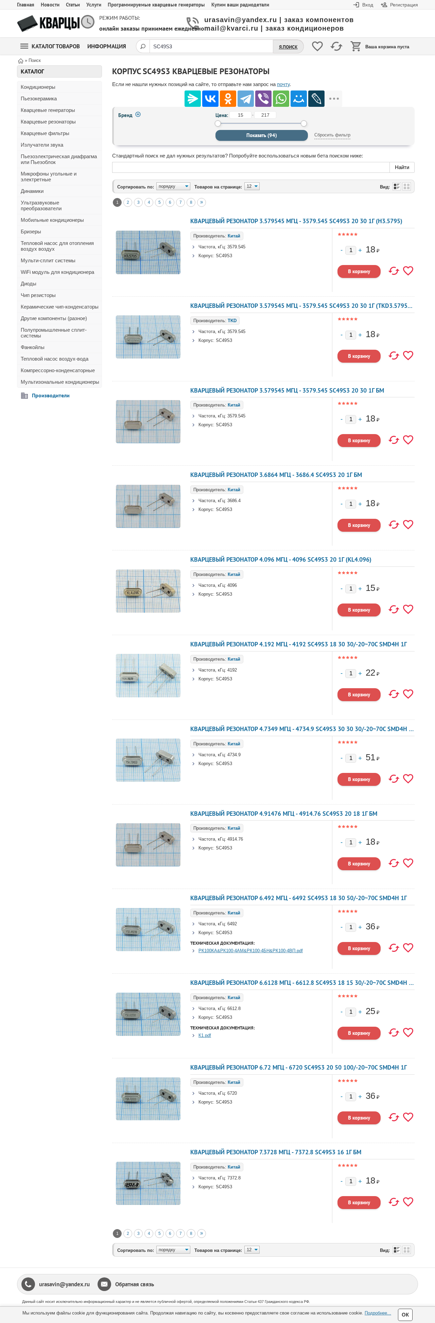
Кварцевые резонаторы (48, 122)
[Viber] (263, 98)
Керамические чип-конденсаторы (60, 307)
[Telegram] (246, 98)
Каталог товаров (56, 46)
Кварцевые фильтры (45, 133)
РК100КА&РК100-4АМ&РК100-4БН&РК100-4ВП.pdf (250, 950)
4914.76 (235, 839)
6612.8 (234, 1008)
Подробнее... (378, 1313)
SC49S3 (224, 255)
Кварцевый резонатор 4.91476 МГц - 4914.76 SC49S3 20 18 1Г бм (283, 813)
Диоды (28, 283)
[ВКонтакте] (210, 98)
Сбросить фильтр (332, 134)
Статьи (73, 4)
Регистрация (404, 4)
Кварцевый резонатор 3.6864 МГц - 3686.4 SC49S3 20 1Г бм (276, 475)
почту (283, 84)
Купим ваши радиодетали (240, 4)
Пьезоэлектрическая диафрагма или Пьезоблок (59, 159)
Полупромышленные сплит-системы (54, 332)
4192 (232, 670)
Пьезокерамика (39, 98)
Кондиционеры (38, 87)
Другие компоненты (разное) (54, 318)
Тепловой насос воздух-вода (54, 359)
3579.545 (236, 246)
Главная (25, 4)
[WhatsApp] (281, 98)
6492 (232, 923)
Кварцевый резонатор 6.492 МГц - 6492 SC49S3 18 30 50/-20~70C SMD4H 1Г (298, 898)
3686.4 (234, 500)
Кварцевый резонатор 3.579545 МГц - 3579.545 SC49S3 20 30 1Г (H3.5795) (296, 221)
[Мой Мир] (299, 98)
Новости (50, 4)
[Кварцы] (48, 23)
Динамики (32, 191)
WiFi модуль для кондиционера (57, 272)
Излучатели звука (42, 145)
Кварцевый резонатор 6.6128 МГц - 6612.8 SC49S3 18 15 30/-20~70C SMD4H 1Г (302, 983)
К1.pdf (204, 1035)
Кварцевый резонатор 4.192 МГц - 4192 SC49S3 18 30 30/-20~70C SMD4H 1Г (298, 644)
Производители (51, 395)
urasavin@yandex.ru (64, 1284)
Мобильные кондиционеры (52, 220)
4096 (232, 585)
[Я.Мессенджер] (193, 98)
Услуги (93, 4)
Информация (106, 46)
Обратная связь (134, 1284)
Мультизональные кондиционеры (60, 382)
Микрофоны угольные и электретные (48, 176)
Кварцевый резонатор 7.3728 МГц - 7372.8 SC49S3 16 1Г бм (275, 1152)
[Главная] (20, 60)
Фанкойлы (33, 347)
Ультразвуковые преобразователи (41, 205)
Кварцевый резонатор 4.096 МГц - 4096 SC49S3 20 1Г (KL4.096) (280, 559)
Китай (234, 235)
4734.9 (234, 754)
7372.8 (234, 1177)
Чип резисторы (38, 295)
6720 (232, 1093)
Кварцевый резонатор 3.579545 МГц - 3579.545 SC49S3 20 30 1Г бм (287, 390)
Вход (367, 4)
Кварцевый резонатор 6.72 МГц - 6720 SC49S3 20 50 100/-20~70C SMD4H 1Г (298, 1067)
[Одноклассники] (228, 98)
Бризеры (31, 231)
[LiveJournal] (316, 98)
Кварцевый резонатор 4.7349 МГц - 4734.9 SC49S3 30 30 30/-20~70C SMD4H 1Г (302, 729)
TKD (232, 320)
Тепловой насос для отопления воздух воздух (57, 246)
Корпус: (206, 255)
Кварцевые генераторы (48, 110)
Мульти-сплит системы (48, 260)
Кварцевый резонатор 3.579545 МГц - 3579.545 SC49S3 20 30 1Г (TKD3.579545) (303, 306)
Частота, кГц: (212, 246)
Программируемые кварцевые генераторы (156, 4)
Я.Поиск (288, 47)
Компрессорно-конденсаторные (58, 370)
